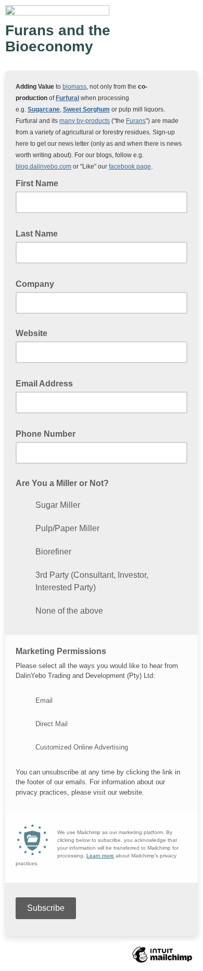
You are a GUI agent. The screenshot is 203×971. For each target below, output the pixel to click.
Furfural (67, 98)
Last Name (40, 233)
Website (31, 333)
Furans (136, 120)
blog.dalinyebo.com (43, 166)
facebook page (130, 166)
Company (38, 283)
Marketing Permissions (61, 651)
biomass (74, 86)
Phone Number (49, 433)
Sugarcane (44, 109)
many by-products (84, 120)
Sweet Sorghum (86, 109)
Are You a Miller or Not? (62, 483)
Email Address (47, 383)
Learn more (100, 855)
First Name (40, 182)
